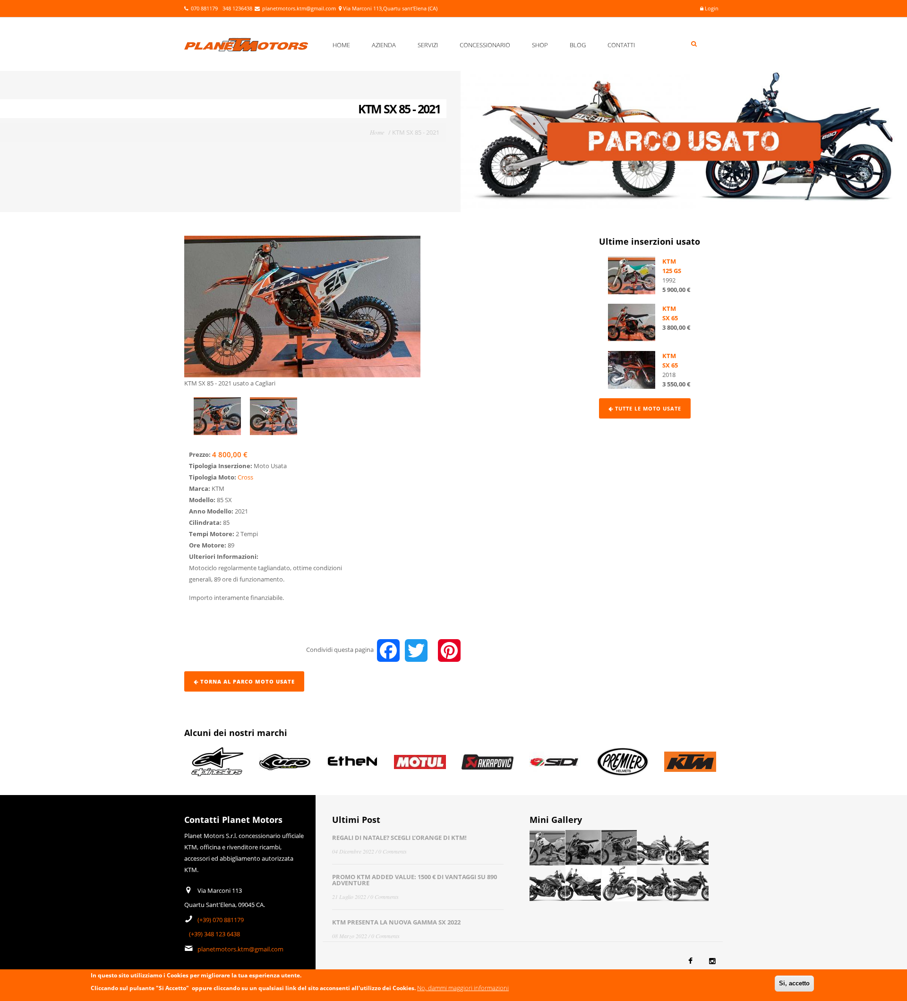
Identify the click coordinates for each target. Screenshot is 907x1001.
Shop (540, 45)
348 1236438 (237, 8)
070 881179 (204, 8)
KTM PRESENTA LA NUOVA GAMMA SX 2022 (396, 922)
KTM (669, 261)
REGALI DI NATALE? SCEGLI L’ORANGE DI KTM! (399, 837)
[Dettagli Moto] (631, 275)
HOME (341, 45)
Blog (578, 45)
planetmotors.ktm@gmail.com (299, 8)
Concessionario (485, 45)
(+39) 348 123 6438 (214, 934)
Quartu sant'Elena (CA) (410, 8)
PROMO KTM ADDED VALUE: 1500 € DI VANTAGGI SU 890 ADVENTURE (414, 880)
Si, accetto (794, 983)
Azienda (384, 45)
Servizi (428, 45)
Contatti (621, 45)
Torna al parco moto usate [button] (246, 681)
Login (711, 8)
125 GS (671, 270)
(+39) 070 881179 (220, 919)
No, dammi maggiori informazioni (463, 988)
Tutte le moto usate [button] (647, 408)
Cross (245, 477)
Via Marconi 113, (363, 8)
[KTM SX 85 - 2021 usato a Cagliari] (302, 306)
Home (377, 132)
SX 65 (670, 318)
